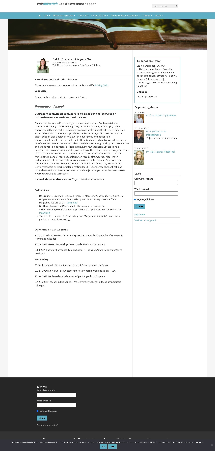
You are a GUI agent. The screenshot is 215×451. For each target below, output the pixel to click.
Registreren (139, 214)
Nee (112, 446)
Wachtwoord (141, 189)
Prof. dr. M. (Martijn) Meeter (161, 115)
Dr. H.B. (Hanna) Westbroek (160, 151)
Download (71, 202)
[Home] (39, 15)
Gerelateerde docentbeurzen (124, 15)
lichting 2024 (101, 85)
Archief (158, 15)
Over (46, 15)
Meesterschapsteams (63, 15)
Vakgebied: (41, 90)
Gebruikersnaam (143, 178)
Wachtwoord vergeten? (145, 220)
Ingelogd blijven (145, 199)
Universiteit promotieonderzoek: (53, 179)
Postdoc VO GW (98, 15)
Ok (103, 446)
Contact (146, 15)
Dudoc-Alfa (83, 15)
